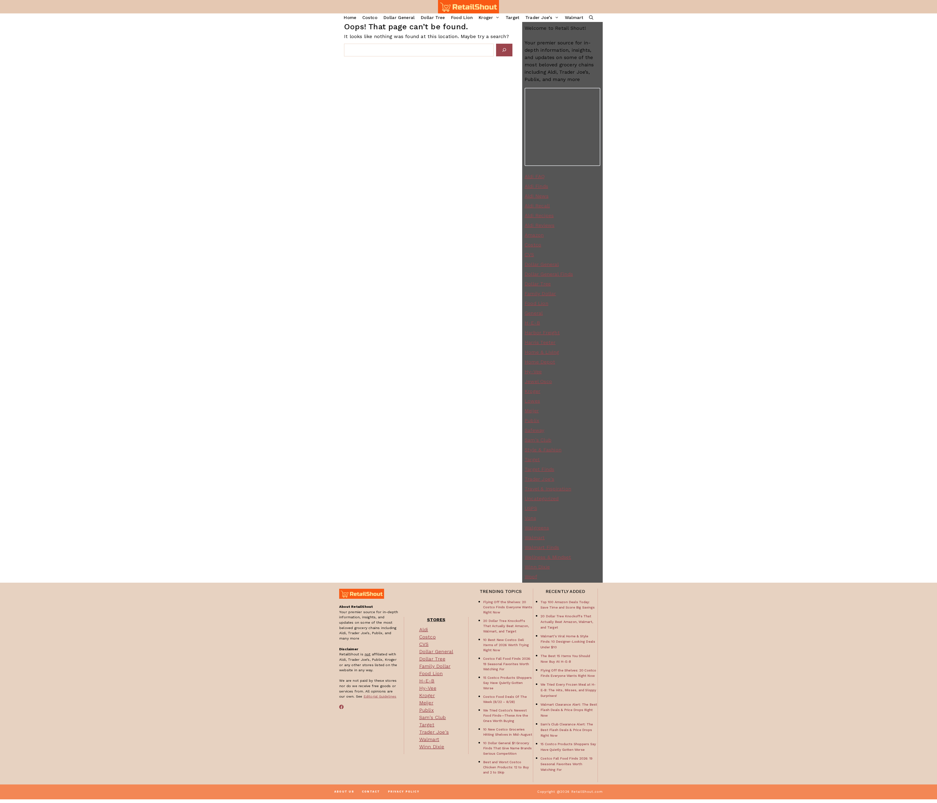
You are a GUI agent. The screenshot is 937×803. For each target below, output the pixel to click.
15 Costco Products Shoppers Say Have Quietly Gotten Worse (507, 683)
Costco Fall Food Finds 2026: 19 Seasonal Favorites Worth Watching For (507, 664)
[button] (591, 17)
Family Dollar (540, 293)
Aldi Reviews (539, 225)
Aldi (423, 629)
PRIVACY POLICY (403, 791)
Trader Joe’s (538, 17)
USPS (531, 508)
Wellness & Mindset (548, 557)
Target (512, 17)
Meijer (532, 411)
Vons (530, 518)
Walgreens (537, 528)
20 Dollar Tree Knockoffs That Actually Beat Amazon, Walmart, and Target (506, 626)
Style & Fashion (543, 450)
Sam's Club (538, 440)
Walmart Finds (542, 547)
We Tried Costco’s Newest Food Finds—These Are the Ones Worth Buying (505, 715)
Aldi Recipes (539, 215)
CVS (529, 254)
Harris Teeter (540, 342)
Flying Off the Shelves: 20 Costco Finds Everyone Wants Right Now (507, 607)
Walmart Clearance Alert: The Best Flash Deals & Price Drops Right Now (568, 710)
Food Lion (462, 17)
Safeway (534, 430)
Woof (531, 576)
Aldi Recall (537, 206)
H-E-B (532, 323)
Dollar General (399, 17)
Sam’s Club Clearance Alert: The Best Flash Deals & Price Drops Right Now (566, 729)
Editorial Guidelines (380, 696)
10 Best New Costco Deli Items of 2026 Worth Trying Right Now (506, 645)
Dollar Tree (433, 17)
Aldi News (537, 196)
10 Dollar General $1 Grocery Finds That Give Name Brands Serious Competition (507, 748)
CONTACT (371, 791)
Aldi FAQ (535, 176)
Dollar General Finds (549, 274)
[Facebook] (341, 707)
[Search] (504, 50)
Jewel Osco (538, 381)
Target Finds (539, 469)
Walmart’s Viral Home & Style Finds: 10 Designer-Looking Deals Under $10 (567, 641)
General (534, 313)
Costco (369, 17)
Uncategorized (542, 498)
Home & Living (542, 352)
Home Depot (540, 362)
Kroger (486, 17)
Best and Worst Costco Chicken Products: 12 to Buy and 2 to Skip (506, 767)
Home (350, 17)
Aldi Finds (536, 186)
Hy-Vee (533, 372)
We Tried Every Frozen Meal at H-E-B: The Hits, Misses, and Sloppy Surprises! (568, 690)
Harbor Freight (542, 332)
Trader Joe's (539, 479)
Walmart (574, 17)
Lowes (532, 401)
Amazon (534, 235)
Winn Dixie (537, 567)
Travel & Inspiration (548, 489)
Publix (532, 420)
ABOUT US (344, 791)
